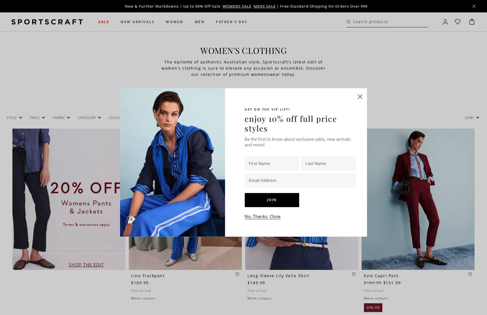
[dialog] (243, 157)
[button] (360, 96)
